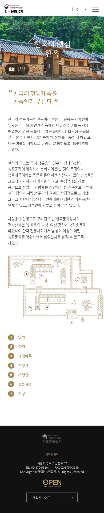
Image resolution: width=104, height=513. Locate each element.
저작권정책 (52, 454)
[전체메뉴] (95, 9)
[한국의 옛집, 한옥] (17, 69)
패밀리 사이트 (41, 497)
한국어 (76, 9)
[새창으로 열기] (52, 483)
